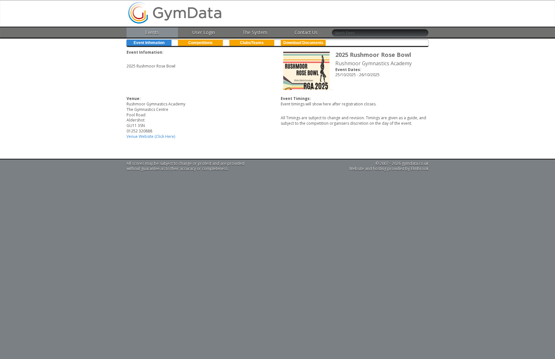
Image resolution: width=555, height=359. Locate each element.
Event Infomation (149, 42)
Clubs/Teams (252, 42)
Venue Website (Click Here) (151, 136)
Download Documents (303, 42)
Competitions (200, 42)
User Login (203, 32)
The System (254, 32)
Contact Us (306, 32)
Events (152, 32)
